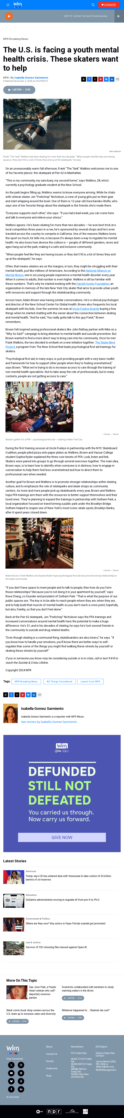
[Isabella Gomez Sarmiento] (10, 713)
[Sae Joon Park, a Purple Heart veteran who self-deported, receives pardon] (16, 992)
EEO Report (101, 1047)
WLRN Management (106, 1070)
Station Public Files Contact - (105, 1054)
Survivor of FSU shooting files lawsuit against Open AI (56, 947)
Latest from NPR (90, 681)
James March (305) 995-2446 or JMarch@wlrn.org (106, 1064)
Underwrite (51, 1068)
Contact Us (51, 1054)
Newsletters (77, 1047)
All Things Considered (59, 681)
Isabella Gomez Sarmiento (31, 77)
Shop (49, 1076)
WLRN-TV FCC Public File (81, 1060)
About (49, 1047)
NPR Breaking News (15, 38)
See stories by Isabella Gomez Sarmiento (49, 722)
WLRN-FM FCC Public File (81, 1065)
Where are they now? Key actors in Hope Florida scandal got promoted (65, 923)
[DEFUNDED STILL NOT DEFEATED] (62, 793)
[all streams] (119, 16)
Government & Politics (38, 918)
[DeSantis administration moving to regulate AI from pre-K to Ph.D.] (13, 901)
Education (31, 895)
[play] (8, 16)
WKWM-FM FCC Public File (79, 1070)
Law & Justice (33, 942)
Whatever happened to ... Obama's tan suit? (86, 1010)
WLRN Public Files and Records (80, 1075)
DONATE (110, 5)
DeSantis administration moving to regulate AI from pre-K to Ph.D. (63, 899)
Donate (50, 1061)
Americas (31, 871)
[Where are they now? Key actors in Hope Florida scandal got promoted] (13, 924)
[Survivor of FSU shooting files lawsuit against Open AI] (13, 948)
